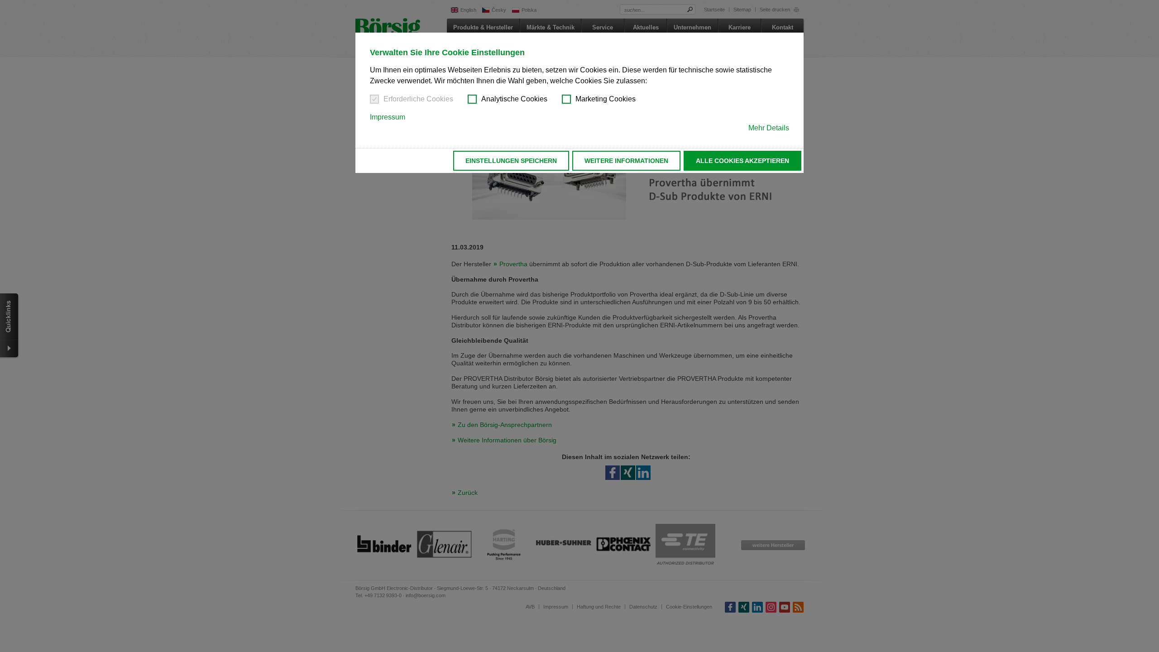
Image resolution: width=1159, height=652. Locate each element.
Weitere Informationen (626, 160)
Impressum (387, 117)
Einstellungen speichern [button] (511, 160)
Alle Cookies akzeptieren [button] (742, 160)
